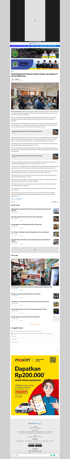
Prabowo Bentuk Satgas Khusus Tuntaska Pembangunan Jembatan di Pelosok (29, 309)
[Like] (13, 455)
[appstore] (31, 446)
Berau (12, 71)
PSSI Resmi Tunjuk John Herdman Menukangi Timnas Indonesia (25, 294)
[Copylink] (54, 455)
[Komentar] (17, 455)
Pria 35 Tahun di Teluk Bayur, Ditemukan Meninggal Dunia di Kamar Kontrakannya (30, 232)
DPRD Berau (19, 199)
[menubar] (11, 43)
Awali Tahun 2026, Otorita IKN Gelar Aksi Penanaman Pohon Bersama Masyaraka (30, 301)
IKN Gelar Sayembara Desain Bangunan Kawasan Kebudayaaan (25, 317)
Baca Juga (15, 255)
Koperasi (20, 125)
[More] (51, 213)
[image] (56, 211)
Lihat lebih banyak (34, 324)
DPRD (12, 114)
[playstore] (38, 446)
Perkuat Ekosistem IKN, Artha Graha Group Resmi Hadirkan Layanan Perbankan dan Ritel (31, 287)
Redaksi (17, 79)
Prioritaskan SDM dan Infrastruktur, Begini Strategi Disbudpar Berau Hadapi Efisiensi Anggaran (30, 240)
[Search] (56, 43)
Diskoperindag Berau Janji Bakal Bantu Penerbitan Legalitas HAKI (26, 224)
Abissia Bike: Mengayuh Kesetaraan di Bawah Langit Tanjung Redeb (27, 131)
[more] (58, 255)
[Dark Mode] (58, 43)
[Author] (12, 79)
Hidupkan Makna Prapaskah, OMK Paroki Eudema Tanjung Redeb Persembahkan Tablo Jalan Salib (31, 209)
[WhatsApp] (51, 455)
